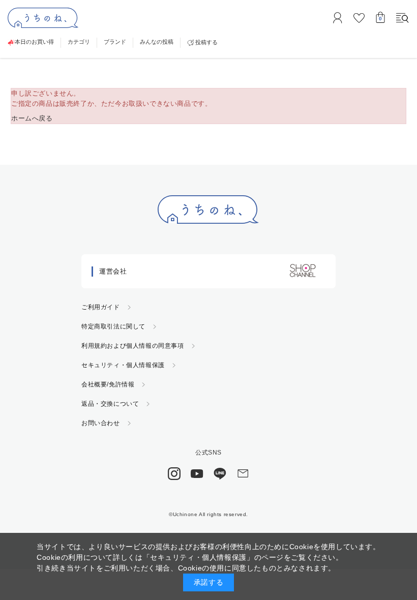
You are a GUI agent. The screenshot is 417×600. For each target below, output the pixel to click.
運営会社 (113, 271)
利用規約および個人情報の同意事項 (132, 345)
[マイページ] (337, 17)
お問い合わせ (100, 423)
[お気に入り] (359, 17)
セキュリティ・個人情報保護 (123, 365)
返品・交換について (110, 403)
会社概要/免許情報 (107, 384)
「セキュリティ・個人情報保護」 (198, 557)
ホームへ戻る (32, 118)
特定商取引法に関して (113, 326)
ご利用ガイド (100, 307)
